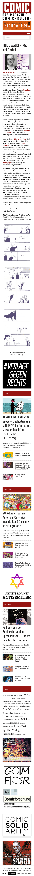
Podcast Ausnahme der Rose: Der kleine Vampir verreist (21, 545)
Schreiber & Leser (8, 726)
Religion (7, 723)
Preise (29, 719)
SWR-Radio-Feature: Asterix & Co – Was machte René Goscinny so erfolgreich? (16, 519)
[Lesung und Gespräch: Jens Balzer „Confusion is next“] (8, 671)
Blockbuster (5, 698)
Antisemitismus (6, 695)
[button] (17, 25)
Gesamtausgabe (24, 706)
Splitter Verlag (11, 730)
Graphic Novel (11, 709)
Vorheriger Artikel (18, 353)
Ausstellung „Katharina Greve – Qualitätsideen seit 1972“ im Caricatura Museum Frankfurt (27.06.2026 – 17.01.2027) (17, 427)
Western (23, 734)
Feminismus (12, 706)
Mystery (21, 716)
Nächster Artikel (15, 355)
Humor (6, 713)
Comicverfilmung (17, 701)
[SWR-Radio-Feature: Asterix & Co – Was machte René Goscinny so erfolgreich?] (17, 509)
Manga (12, 716)
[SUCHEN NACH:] (17, 38)
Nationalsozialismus (8, 719)
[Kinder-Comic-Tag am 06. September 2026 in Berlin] (8, 457)
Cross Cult (26, 701)
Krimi (18, 713)
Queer (4, 723)
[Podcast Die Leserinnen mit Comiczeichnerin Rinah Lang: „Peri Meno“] (8, 567)
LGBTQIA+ (23, 713)
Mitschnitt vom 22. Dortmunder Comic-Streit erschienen (22, 678)
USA (20, 734)
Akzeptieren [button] (12, 873)
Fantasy (5, 706)
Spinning (26, 90)
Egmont (28, 703)
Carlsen (12, 698)
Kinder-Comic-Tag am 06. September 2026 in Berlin (22, 454)
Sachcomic (22, 723)
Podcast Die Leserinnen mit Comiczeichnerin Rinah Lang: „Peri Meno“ (23, 565)
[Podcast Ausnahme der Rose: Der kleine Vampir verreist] (8, 547)
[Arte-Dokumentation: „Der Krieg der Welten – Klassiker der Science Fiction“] (8, 659)
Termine (6, 394)
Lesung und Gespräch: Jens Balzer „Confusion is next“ (22, 668)
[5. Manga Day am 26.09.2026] (8, 478)
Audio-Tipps (7, 490)
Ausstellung (14, 695)
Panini (18, 719)
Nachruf (25, 716)
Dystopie (13, 703)
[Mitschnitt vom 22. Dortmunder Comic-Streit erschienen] (8, 680)
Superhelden (8, 733)
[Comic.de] (17, 11)
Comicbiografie (7, 701)
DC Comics (5, 703)
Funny (16, 706)
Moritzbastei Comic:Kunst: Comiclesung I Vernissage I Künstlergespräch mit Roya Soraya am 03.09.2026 (22, 466)
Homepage (7, 163)
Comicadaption (21, 699)
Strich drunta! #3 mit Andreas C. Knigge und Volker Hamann (21, 555)
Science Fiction (21, 726)
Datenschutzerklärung (24, 873)
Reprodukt (14, 722)
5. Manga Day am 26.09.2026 (20, 476)
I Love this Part (20, 139)
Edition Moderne (21, 703)
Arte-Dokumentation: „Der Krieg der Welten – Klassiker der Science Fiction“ (22, 658)
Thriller (16, 734)
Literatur (6, 716)
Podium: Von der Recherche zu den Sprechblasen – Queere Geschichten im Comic (16, 633)
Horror (27, 709)
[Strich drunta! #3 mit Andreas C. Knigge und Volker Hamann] (8, 557)
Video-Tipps (7, 604)
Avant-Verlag (24, 695)
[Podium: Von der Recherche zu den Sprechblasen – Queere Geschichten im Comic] (17, 624)
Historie (22, 710)
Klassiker (13, 713)
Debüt (9, 703)
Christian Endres (11, 72)
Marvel (17, 716)
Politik (24, 719)
